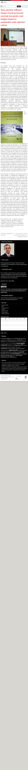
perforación (25, 350)
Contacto (9, 375)
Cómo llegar (2, 375)
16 (17, 325)
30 (17, 329)
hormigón (3, 220)
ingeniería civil (19, 345)
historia (14, 343)
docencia (24, 340)
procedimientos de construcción (10, 352)
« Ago (2, 332)
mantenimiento (18, 347)
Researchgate (5, 312)
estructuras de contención (21, 341)
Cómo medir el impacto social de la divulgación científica (14, 362)
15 (13, 325)
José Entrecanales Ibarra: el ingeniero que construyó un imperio (14, 370)
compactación (4, 340)
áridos (16, 357)
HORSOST (3, 223)
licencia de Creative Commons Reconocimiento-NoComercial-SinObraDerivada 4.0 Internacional (14, 290)
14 (9, 325)
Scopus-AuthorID (5, 313)
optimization (20, 350)
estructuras (20, 219)
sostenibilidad (4, 222)
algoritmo (16, 219)
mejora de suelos (11, 348)
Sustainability (23, 353)
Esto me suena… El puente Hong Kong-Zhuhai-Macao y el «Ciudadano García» (20, 235)
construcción (14, 340)
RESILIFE (8, 353)
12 (2, 325)
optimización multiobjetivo (18, 223)
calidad (8, 338)
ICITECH (9, 345)
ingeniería (13, 345)
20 (5, 327)
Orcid (3, 306)
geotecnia (7, 343)
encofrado (8, 341)
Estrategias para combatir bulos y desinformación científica (14, 368)
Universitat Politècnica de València (11, 356)
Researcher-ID (5, 310)
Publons (3, 309)
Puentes (19, 220)
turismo (13, 355)
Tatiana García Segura (16, 225)
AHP (1, 338)
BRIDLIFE (20, 222)
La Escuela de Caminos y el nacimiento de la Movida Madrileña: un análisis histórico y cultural (13, 365)
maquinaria (4, 348)
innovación (25, 345)
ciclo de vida (17, 338)
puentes (3, 354)
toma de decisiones (11, 222)
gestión (11, 343)
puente (2, 225)
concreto (9, 340)
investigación (8, 220)
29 (13, 329)
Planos (6, 375)
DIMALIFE (20, 340)
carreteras (12, 338)
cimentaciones (23, 338)
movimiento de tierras (5, 350)
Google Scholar (5, 305)
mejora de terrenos (20, 348)
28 (9, 329)
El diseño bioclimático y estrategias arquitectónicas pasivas (14, 366)
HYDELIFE (4, 345)
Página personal (5, 307)
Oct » (5, 332)
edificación (3, 341)
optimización (14, 220)
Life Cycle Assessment (10, 347)
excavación (3, 343)
